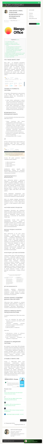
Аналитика (31, 16)
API (7, 45)
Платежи (31, 13)
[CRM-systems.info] (13, 6)
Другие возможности (11, 51)
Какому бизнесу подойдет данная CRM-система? (15, 53)
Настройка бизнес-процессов (12, 48)
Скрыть (17, 39)
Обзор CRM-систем (14, 20)
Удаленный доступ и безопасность (13, 46)
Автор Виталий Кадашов (16, 429)
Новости (31, 15)
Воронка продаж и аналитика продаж (14, 49)
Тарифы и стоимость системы (11, 42)
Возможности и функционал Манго (12, 44)
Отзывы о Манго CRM (9, 56)
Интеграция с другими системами (13, 50)
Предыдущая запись (10, 423)
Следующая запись (19, 424)
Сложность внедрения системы (11, 55)
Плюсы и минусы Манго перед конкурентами (14, 54)
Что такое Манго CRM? (10, 41)
